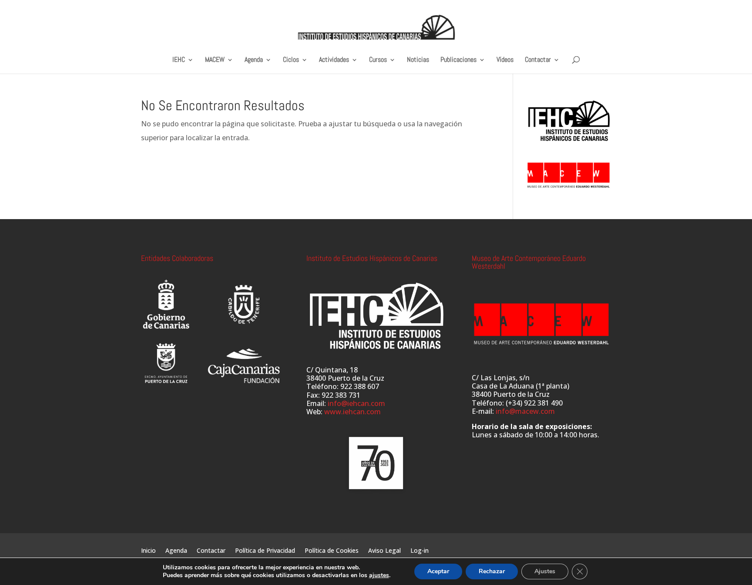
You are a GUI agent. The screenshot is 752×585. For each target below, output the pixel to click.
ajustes (379, 575)
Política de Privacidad (265, 551)
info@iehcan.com (356, 403)
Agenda (254, 60)
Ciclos (291, 60)
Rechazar (492, 571)
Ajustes (544, 571)
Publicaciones (458, 60)
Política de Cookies (332, 551)
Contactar (538, 60)
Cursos (378, 60)
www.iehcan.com (352, 411)
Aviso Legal (384, 551)
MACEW (215, 60)
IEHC (178, 60)
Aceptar (438, 571)
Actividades (334, 60)
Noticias (418, 60)
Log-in (419, 551)
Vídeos (505, 60)
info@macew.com (525, 411)
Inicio (148, 551)
